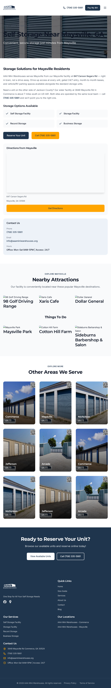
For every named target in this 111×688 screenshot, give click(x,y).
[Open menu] (105, 7)
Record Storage (10, 631)
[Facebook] (4, 602)
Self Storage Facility (12, 622)
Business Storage (11, 636)
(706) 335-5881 (11, 97)
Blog (60, 609)
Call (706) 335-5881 (45, 135)
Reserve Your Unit (16, 135)
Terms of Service (87, 683)
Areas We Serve (18, 25)
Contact (61, 605)
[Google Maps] (10, 602)
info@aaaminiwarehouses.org (22, 241)
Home (5, 25)
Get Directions (55, 208)
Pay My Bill (93, 8)
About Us (62, 600)
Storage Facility (10, 627)
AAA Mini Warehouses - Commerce (73, 622)
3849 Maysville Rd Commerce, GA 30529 (26, 648)
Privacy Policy (70, 683)
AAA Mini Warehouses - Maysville (72, 627)
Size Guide (62, 591)
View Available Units (40, 556)
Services (61, 595)
